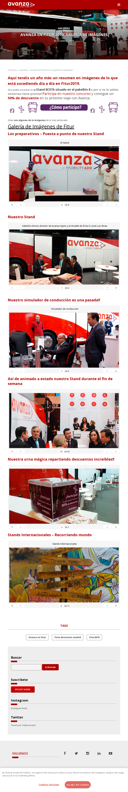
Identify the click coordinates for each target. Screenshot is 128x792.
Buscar (51, 667)
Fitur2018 (94, 637)
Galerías (64, 28)
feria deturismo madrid (67, 637)
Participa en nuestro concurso (66, 93)
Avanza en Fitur (37, 637)
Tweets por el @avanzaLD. (23, 725)
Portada (12, 70)
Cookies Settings (49, 784)
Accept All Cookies (77, 784)
